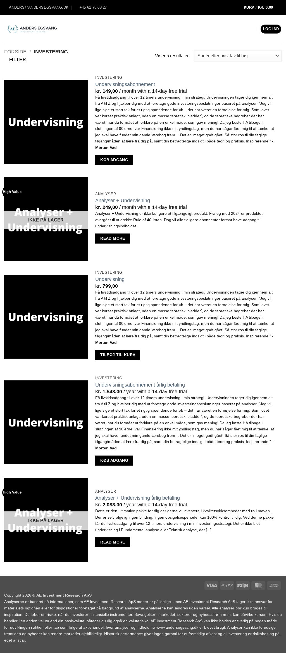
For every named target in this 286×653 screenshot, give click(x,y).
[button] (261, 7)
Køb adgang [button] (114, 160)
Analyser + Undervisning (122, 200)
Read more (112, 238)
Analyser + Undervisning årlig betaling (137, 498)
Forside (15, 51)
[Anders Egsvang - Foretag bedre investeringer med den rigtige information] (32, 29)
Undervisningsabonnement (125, 84)
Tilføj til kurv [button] (117, 354)
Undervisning (110, 279)
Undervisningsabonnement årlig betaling (140, 385)
